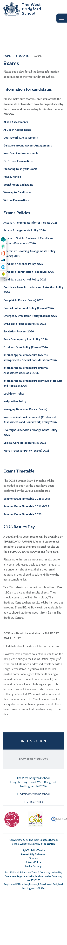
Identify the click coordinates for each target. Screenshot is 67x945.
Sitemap (33, 858)
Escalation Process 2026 (18, 331)
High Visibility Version (33, 850)
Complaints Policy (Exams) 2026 (23, 300)
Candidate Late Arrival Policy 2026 (24, 279)
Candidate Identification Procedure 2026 (28, 271)
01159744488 (35, 801)
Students (22, 55)
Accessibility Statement (33, 854)
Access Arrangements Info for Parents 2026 (30, 222)
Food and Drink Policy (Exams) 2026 (25, 347)
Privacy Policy (33, 862)
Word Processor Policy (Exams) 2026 (26, 450)
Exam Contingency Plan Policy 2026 (25, 339)
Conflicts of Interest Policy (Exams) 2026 (28, 308)
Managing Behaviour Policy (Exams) (25, 409)
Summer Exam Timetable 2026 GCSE (26, 506)
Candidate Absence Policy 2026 (23, 264)
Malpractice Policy (14, 401)
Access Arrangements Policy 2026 (24, 230)
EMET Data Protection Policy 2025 (24, 323)
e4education (48, 843)
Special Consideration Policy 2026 (24, 442)
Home (7, 55)
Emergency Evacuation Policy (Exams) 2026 (30, 315)
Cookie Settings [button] (33, 866)
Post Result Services (33, 759)
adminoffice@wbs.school (35, 794)
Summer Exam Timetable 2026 (22, 514)
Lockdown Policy (13, 393)
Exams (38, 55)
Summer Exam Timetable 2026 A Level (27, 498)
